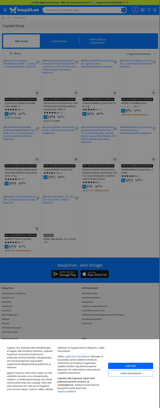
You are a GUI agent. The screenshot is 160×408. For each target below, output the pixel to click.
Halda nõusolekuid (130, 373)
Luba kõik (130, 365)
